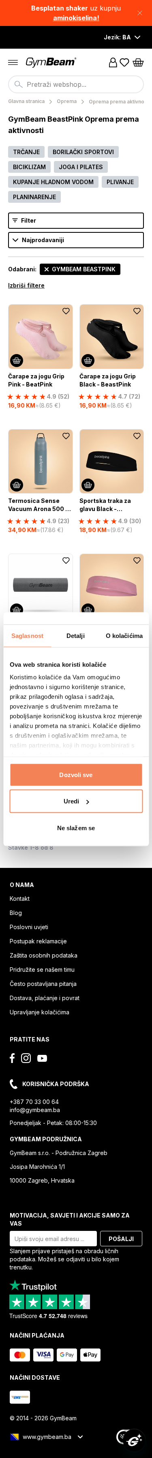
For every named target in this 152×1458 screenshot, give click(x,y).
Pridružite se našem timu (42, 969)
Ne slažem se (76, 827)
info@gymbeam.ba (35, 1109)
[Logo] (52, 63)
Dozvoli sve (75, 774)
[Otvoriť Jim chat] (134, 1440)
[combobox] (76, 84)
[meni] (13, 62)
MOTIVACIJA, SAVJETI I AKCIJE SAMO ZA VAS (70, 1219)
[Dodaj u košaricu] (16, 360)
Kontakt (20, 898)
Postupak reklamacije (38, 941)
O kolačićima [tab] (124, 635)
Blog (16, 912)
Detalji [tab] (75, 635)
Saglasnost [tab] (27, 635)
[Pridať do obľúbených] (66, 311)
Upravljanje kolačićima (39, 1012)
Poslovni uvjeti (29, 926)
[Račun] (113, 62)
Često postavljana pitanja (43, 983)
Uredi (71, 801)
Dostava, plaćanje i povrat (44, 997)
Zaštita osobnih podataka (43, 955)
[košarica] (138, 62)
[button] (76, 13)
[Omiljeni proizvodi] (124, 62)
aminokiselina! (76, 18)
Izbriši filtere (26, 285)
